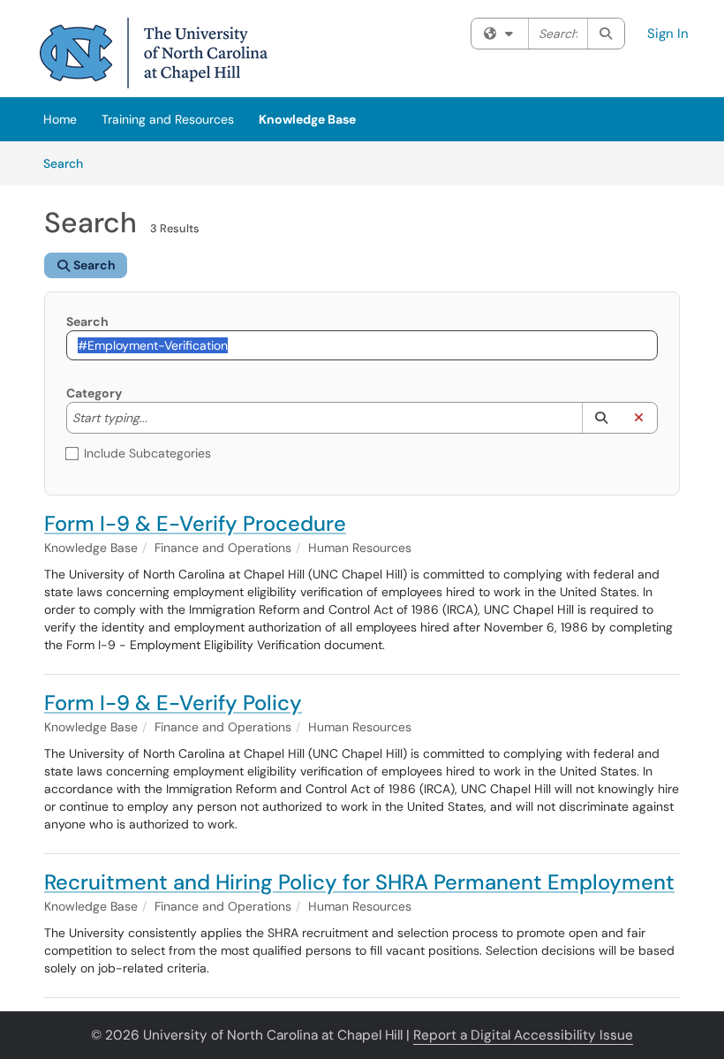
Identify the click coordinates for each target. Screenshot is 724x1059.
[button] (601, 418)
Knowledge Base (307, 119)
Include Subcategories (147, 453)
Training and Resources (168, 119)
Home (60, 119)
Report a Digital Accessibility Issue (523, 1035)
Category (94, 393)
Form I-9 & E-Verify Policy (173, 702)
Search (69, 163)
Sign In (668, 33)
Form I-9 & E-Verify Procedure (195, 523)
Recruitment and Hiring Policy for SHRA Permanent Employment (359, 882)
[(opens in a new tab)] (154, 53)
